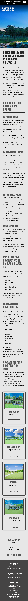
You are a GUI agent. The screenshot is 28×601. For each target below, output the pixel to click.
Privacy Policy (10, 577)
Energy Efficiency (14, 549)
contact (8, 385)
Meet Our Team (14, 547)
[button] (24, 2)
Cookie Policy (18, 577)
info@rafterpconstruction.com (14, 566)
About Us (14, 542)
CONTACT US (14, 563)
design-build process (15, 200)
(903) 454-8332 (17, 1)
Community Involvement (14, 545)
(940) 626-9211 (14, 3)
